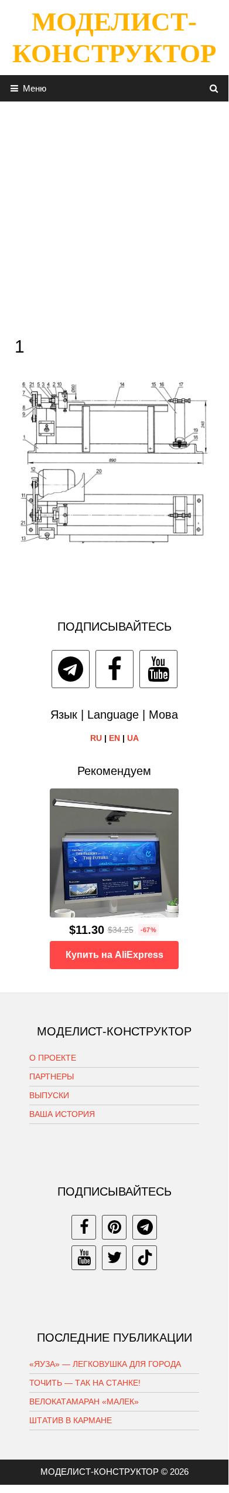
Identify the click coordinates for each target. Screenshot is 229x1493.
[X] (114, 1257)
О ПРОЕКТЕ (52, 1057)
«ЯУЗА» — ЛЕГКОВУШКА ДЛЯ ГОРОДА (105, 1364)
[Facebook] (114, 669)
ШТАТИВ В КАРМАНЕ (70, 1420)
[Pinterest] (114, 1227)
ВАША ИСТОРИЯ (62, 1114)
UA (133, 738)
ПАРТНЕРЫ (51, 1076)
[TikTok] (144, 1257)
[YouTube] (158, 669)
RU (96, 738)
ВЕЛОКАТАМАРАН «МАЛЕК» (84, 1401)
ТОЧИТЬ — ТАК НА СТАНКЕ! (85, 1382)
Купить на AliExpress (114, 955)
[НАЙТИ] (214, 88)
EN (114, 738)
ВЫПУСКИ (49, 1095)
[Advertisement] (114, 215)
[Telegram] (71, 669)
